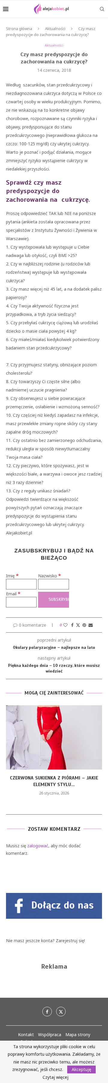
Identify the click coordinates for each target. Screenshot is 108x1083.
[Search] (102, 9)
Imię (12, 576)
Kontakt (26, 1034)
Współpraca (49, 1034)
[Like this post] (65, 625)
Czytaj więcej (55, 1077)
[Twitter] (61, 1011)
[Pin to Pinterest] (84, 625)
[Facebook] (47, 1011)
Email (13, 594)
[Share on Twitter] (78, 625)
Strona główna (19, 28)
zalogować (37, 846)
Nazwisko (49, 576)
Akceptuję (81, 1069)
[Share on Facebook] (72, 625)
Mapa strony (77, 1034)
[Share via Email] (90, 625)
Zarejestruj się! (70, 940)
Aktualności (55, 28)
